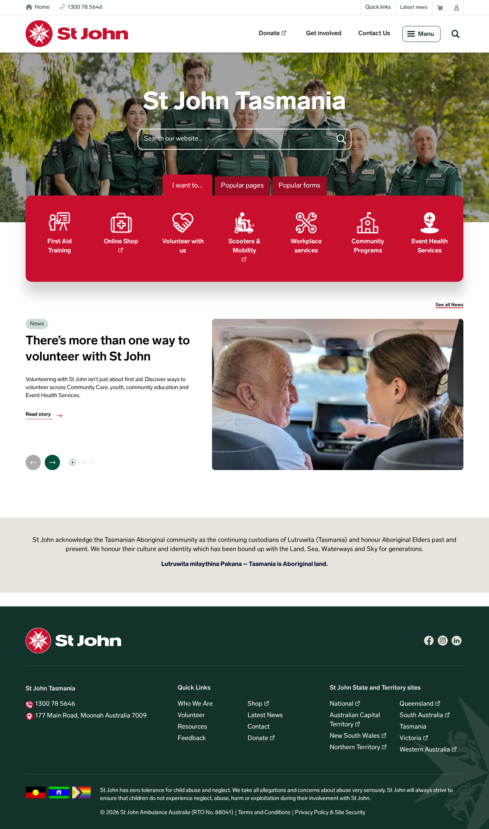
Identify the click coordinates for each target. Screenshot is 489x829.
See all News (449, 305)
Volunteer (191, 716)
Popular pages (242, 186)
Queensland (417, 704)
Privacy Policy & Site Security (330, 813)
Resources (192, 727)
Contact (259, 727)
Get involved (324, 34)
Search (455, 33)
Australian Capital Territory (355, 720)
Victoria (410, 738)
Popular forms (300, 186)
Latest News (265, 716)
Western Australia (425, 750)
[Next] (52, 462)
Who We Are (195, 704)
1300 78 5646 (55, 704)
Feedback (192, 738)
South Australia (421, 716)
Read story (38, 414)
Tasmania (413, 727)
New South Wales (355, 736)
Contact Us (374, 34)
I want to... (187, 186)
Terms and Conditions (264, 813)
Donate (269, 34)
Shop (255, 704)
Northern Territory (355, 748)
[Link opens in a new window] (429, 641)
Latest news (413, 7)
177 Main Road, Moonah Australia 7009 (91, 716)
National (341, 704)
